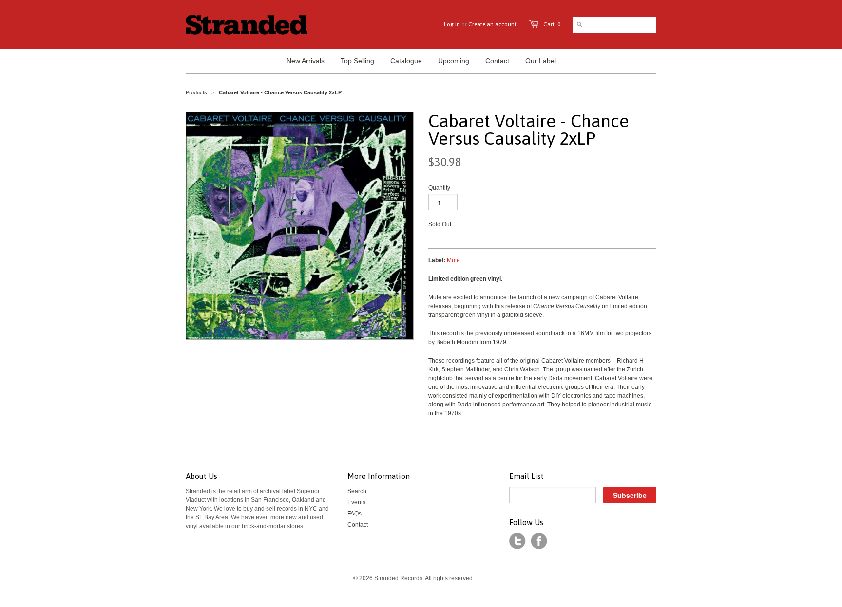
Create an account (492, 24)
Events (356, 502)
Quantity (439, 187)
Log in (452, 24)
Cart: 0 (551, 24)
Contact (357, 524)
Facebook (539, 541)
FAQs (354, 513)
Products (196, 92)
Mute (453, 260)
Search (356, 491)
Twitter (517, 541)
